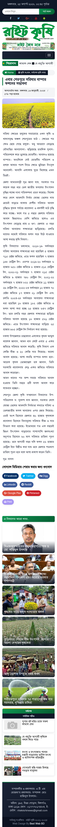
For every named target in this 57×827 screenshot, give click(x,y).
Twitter (29, 475)
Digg (45, 475)
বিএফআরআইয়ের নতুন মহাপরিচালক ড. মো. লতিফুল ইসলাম (27, 548)
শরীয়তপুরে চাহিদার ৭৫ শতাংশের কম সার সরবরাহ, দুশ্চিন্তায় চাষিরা (28, 701)
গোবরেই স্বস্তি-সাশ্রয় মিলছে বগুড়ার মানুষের (35, 769)
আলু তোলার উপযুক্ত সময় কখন (22, 674)
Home (10, 72)
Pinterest (34, 493)
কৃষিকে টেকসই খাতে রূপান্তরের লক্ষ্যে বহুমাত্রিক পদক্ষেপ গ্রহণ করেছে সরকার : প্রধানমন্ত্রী (27, 577)
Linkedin (11, 484)
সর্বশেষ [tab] (29, 711)
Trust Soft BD (10, 514)
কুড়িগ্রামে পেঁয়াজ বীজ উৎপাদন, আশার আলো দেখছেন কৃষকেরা (26, 641)
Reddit (28, 484)
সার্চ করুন (47, 11)
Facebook (11, 475)
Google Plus (14, 493)
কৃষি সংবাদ (25, 72)
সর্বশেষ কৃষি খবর (38, 72)
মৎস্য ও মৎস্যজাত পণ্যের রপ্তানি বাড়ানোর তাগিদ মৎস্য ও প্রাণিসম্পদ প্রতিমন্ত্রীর (36, 754)
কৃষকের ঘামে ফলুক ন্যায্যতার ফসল (24, 612)
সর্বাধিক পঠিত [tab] (28, 716)
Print (9, 501)
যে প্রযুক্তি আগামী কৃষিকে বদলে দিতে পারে (34, 738)
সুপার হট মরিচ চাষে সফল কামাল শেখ (35, 723)
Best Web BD (37, 823)
